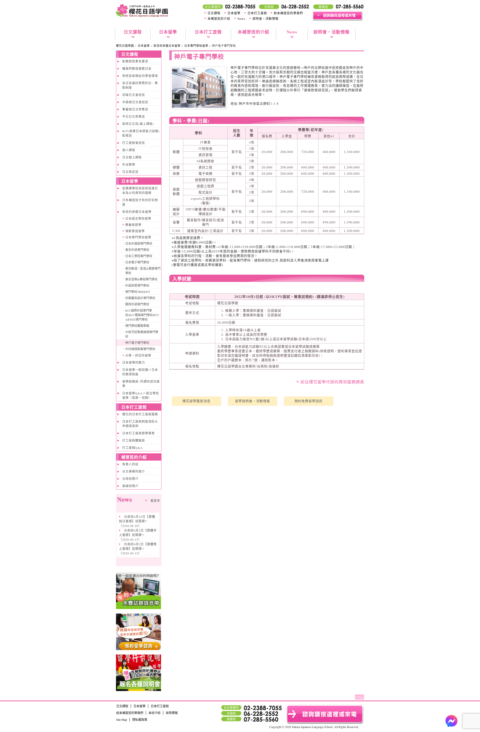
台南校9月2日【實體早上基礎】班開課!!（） (138, 534)
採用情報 (172, 713)
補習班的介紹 (134, 457)
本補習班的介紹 (219, 18)
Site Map (121, 720)
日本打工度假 (257, 13)
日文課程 (214, 13)
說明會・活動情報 (265, 18)
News (242, 18)
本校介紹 (154, 713)
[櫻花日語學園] (142, 17)
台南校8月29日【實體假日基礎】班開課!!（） (137, 521)
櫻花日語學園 (125, 45)
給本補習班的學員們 (288, 13)
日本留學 (234, 13)
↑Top (359, 697)
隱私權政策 (139, 720)
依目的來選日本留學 (167, 45)
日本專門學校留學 (196, 45)
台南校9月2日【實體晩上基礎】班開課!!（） (138, 548)
